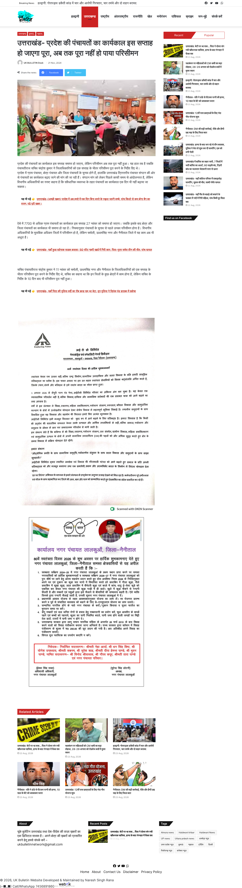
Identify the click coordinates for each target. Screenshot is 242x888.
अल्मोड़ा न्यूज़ (204, 838)
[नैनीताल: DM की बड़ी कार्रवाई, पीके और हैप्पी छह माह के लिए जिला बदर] (134, 774)
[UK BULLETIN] (25, 16)
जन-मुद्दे (202, 16)
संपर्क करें (217, 16)
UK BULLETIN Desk (33, 62)
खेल (149, 16)
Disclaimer (131, 872)
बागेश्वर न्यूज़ (181, 850)
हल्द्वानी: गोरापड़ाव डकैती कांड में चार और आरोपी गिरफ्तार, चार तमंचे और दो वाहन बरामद (203, 84)
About (96, 872)
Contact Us (111, 872)
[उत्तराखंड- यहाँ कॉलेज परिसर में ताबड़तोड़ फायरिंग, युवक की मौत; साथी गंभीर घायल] (173, 183)
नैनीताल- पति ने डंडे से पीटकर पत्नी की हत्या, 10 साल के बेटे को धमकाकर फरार (83, 3)
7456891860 (45, 886)
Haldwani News (207, 832)
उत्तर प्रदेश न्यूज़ (167, 844)
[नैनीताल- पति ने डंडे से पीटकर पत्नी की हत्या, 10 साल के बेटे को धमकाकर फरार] (38, 774)
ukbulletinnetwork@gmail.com (40, 844)
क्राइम (189, 16)
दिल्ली (210, 844)
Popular (209, 35)
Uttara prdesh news (184, 838)
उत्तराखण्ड (90, 16)
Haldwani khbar (186, 832)
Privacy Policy (151, 872)
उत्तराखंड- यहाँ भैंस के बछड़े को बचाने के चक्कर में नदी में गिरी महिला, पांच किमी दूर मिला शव (205, 198)
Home (84, 872)
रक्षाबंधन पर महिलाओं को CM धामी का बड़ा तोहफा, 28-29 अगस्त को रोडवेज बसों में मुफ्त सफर (85, 749)
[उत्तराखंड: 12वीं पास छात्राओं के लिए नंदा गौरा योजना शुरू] (86, 774)
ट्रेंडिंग (200, 844)
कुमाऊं (180, 844)
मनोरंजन (162, 16)
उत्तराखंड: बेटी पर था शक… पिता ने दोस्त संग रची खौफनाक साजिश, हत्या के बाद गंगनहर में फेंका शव (205, 50)
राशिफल (176, 16)
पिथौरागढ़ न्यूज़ (166, 850)
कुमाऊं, (31, 33)
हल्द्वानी (75, 16)
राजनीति (137, 16)
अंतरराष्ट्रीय (121, 16)
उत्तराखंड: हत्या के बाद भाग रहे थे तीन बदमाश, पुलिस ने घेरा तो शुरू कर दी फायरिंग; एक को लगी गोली (205, 148)
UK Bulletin (21, 880)
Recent (178, 35)
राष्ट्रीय (105, 16)
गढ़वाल (190, 844)
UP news (165, 838)
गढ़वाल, (40, 33)
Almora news (167, 832)
